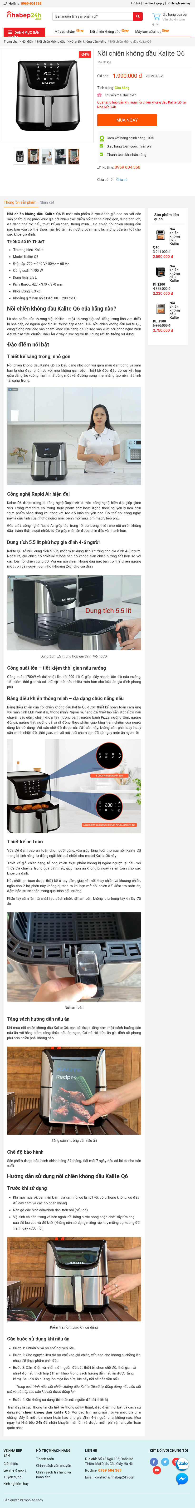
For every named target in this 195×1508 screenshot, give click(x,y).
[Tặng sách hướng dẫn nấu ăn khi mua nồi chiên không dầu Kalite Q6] (74, 156)
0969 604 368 (31, 3)
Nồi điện (27, 41)
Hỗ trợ (135, 3)
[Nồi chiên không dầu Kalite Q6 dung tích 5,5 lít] (60, 156)
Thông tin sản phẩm (20, 202)
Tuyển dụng (12, 1477)
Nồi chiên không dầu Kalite (87, 41)
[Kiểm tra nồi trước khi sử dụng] (33, 156)
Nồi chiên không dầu (105, 32)
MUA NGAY (127, 120)
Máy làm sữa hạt (148, 32)
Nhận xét (46, 202)
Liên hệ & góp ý (153, 3)
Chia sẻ (121, 180)
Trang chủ (11, 41)
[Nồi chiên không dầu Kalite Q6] (20, 156)
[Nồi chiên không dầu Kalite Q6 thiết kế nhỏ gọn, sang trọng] (47, 156)
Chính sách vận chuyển (53, 1466)
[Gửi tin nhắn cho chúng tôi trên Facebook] (182, 1478)
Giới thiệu (11, 1464)
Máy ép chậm (65, 32)
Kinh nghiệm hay (179, 3)
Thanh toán (45, 1459)
